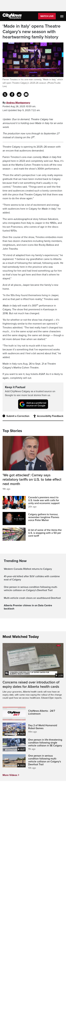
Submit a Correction (17, 416)
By (16, 102)
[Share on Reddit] (19, 94)
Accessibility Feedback (50, 416)
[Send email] (26, 94)
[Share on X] (5, 94)
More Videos (10, 775)
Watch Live (47, 16)
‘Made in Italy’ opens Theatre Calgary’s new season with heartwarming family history (32, 32)
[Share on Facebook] (12, 94)
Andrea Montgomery (18, 102)
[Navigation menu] (62, 16)
